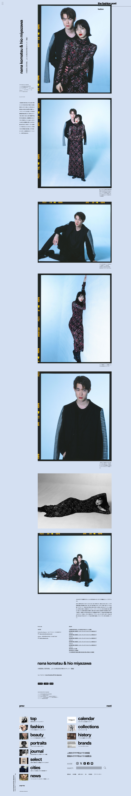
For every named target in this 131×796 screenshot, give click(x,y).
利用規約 (90, 774)
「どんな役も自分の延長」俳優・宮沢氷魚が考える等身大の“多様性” (81, 652)
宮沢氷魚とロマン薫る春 (73, 650)
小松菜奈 (46, 683)
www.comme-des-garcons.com (46, 633)
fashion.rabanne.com (44, 638)
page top (22, 785)
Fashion (101, 9)
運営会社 (69, 774)
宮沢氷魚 (40, 683)
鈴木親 (51, 683)
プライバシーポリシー (98, 774)
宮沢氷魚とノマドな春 (73, 648)
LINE (92, 763)
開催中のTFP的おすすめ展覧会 (79, 756)
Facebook (88, 763)
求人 (86, 774)
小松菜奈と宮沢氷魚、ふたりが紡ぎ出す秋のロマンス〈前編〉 (80, 629)
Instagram (77, 763)
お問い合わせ (80, 774)
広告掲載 (74, 774)
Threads (84, 763)
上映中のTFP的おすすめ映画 (78, 753)
